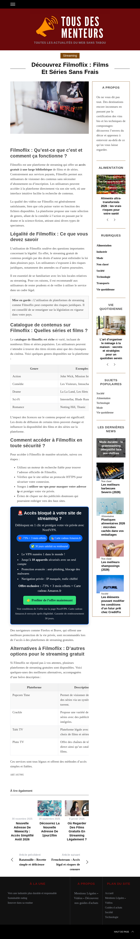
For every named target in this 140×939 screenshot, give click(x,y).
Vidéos (78, 898)
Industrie (101, 251)
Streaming (70, 55)
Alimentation (103, 245)
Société (100, 270)
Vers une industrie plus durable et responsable (32, 893)
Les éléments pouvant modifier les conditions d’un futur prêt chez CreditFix (112, 605)
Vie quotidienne (105, 289)
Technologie (103, 276)
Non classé (102, 264)
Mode (99, 258)
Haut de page (121, 932)
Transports (102, 283)
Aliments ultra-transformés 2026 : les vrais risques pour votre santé (111, 206)
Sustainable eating (17, 898)
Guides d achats (113, 907)
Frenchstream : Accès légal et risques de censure (65, 862)
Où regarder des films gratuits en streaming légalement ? (77, 831)
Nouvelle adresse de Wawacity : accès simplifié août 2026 (22, 831)
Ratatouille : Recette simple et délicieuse (32, 859)
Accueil (109, 893)
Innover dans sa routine (20, 902)
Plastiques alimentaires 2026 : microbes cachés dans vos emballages (113, 527)
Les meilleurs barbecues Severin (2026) (111, 488)
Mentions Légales (85, 893)
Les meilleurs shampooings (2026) (110, 566)
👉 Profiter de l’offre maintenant (50, 600)
